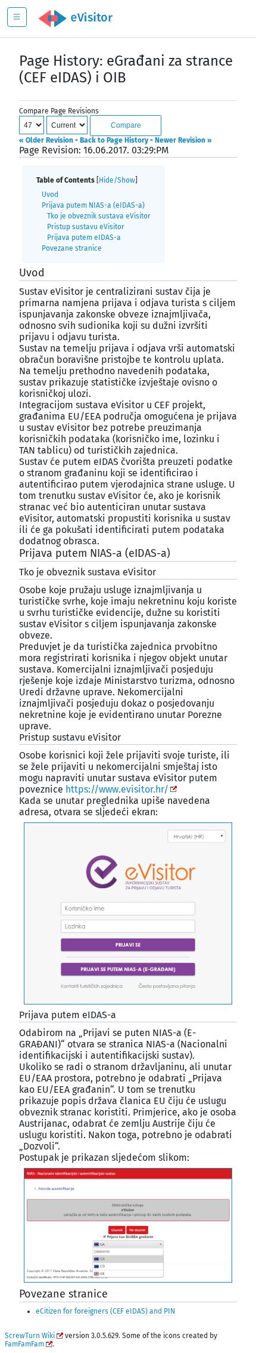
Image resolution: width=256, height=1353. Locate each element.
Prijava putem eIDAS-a (84, 237)
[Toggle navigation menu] (17, 17)
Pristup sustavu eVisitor (85, 227)
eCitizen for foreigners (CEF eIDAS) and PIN (105, 1311)
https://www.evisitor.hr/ (116, 789)
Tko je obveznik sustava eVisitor (99, 216)
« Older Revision (46, 140)
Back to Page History (114, 140)
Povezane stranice (72, 248)
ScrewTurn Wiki (30, 1336)
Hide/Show (117, 180)
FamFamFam (24, 1344)
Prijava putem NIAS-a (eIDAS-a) (93, 205)
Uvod (50, 194)
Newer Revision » (183, 140)
